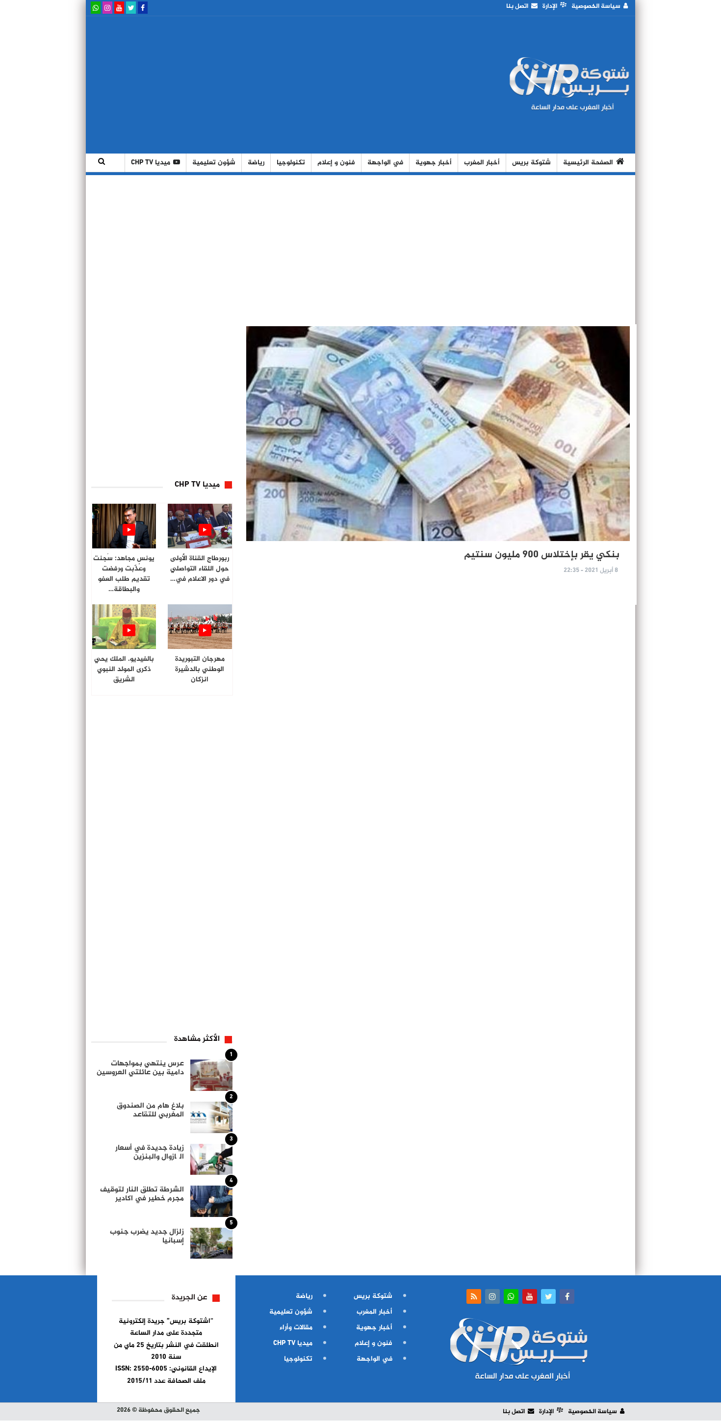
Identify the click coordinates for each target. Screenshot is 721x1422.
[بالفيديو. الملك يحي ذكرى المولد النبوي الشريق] (124, 626)
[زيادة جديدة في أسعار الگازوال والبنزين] (211, 1159)
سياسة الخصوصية (595, 6)
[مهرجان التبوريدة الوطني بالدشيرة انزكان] (200, 626)
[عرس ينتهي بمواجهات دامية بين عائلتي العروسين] (211, 1075)
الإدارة (549, 6)
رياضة (256, 162)
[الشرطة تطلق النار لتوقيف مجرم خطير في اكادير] (211, 1201)
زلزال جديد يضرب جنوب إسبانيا (147, 1236)
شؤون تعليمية (213, 162)
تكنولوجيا (291, 162)
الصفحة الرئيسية (588, 162)
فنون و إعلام (336, 162)
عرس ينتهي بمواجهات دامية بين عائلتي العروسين (140, 1068)
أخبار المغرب (482, 162)
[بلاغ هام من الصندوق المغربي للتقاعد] (211, 1117)
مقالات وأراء (296, 1327)
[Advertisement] (268, 85)
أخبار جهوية (433, 162)
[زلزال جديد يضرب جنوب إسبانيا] (211, 1243)
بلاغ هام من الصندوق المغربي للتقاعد (150, 1110)
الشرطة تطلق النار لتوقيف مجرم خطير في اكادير (142, 1194)
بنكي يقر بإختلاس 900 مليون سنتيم (541, 555)
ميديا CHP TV (150, 162)
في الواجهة (385, 162)
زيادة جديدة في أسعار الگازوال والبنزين (149, 1152)
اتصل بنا (517, 6)
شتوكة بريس (531, 162)
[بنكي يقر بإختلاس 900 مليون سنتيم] (438, 433)
